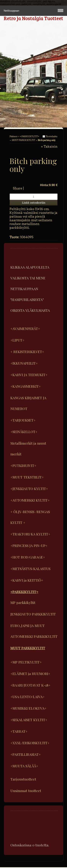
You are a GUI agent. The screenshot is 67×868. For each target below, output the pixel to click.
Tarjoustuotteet (23, 779)
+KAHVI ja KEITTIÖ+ (26, 580)
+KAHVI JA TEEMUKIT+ (28, 374)
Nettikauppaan (12, 10)
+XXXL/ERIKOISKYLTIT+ (30, 742)
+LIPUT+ (17, 340)
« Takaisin (49, 146)
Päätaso (13, 136)
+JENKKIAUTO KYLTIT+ (29, 488)
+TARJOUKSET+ (23, 420)
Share (17, 188)
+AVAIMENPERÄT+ (25, 328)
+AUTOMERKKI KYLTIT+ (30, 500)
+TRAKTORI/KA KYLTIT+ (30, 534)
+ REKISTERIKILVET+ (27, 351)
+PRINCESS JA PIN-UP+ (28, 545)
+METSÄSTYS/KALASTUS (30, 568)
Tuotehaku (51, 136)
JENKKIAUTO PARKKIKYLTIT (33, 614)
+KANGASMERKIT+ (25, 386)
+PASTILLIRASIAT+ (25, 754)
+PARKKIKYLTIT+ (29, 136)
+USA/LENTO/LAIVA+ (27, 696)
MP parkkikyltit (22, 602)
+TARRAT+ (19, 731)
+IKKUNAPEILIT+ (24, 363)
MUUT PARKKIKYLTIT (23, 140)
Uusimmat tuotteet (25, 790)
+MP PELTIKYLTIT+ (26, 662)
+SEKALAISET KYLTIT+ (28, 719)
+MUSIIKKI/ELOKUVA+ (28, 708)
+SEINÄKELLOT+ (23, 431)
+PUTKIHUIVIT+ (23, 465)
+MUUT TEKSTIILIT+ (27, 477)
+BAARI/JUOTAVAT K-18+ (30, 685)
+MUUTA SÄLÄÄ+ (24, 765)
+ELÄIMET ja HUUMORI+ (30, 673)
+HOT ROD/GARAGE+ (27, 557)
